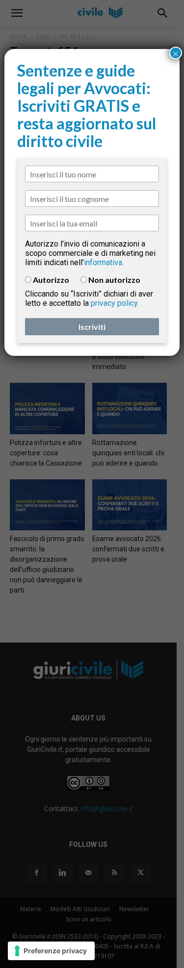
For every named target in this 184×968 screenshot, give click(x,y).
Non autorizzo (114, 279)
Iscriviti (92, 326)
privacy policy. (115, 303)
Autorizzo (51, 279)
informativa (103, 262)
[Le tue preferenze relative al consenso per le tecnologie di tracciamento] (51, 951)
